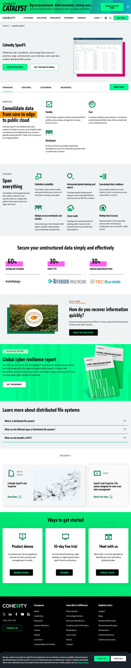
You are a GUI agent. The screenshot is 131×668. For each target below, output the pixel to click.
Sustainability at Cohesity (44, 644)
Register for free (112, 6)
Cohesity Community (107, 639)
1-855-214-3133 (9, 620)
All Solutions (103, 630)
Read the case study (83, 332)
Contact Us (12, 628)
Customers (38, 639)
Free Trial (121, 18)
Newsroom (38, 620)
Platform (28, 17)
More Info (118, 658)
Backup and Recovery (107, 620)
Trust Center (71, 634)
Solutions (41, 17)
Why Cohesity (72, 611)
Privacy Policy (83, 662)
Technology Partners (74, 616)
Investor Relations (41, 625)
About (36, 611)
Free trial (119, 87)
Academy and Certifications (77, 625)
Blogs (100, 616)
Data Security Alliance (75, 620)
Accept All (102, 658)
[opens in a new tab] (4, 615)
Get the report (14, 384)
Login (96, 17)
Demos (69, 639)
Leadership (38, 616)
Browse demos (21, 572)
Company (81, 17)
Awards (37, 634)
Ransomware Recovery (107, 625)
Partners (68, 17)
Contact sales (107, 572)
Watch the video (15, 67)
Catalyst (69, 644)
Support (101, 611)
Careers (37, 630)
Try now (64, 572)
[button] (44, 485)
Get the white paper (46, 66)
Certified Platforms (106, 634)
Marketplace (71, 630)
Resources (55, 17)
